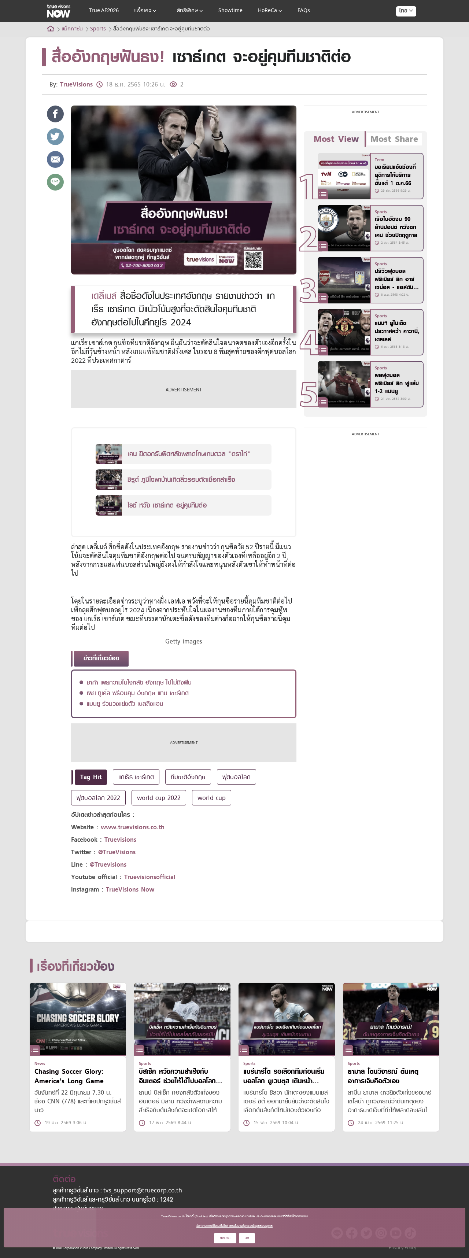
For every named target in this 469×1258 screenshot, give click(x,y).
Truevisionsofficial (150, 877)
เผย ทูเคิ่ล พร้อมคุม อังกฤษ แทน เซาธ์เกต (138, 693)
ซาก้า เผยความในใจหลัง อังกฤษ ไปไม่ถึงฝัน (139, 682)
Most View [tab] (336, 139)
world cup (211, 798)
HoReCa (267, 11)
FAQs (304, 11)
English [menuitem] (401, 37)
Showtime (230, 11)
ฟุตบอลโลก (236, 777)
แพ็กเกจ (142, 11)
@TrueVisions (117, 852)
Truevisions (120, 840)
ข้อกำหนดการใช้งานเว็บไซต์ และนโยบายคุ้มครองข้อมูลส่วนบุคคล (234, 1225)
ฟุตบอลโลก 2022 (98, 798)
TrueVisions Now (130, 889)
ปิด (247, 1238)
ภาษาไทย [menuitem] (399, 25)
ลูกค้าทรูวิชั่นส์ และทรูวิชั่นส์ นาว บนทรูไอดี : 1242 (113, 1200)
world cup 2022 (159, 798)
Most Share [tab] (394, 139)
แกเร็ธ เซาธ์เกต (136, 777)
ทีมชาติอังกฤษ (188, 777)
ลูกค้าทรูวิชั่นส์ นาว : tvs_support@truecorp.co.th (117, 1191)
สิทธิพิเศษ (187, 11)
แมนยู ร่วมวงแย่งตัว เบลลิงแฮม (125, 703)
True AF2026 (104, 11)
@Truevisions (108, 865)
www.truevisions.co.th (133, 827)
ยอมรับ (225, 1238)
